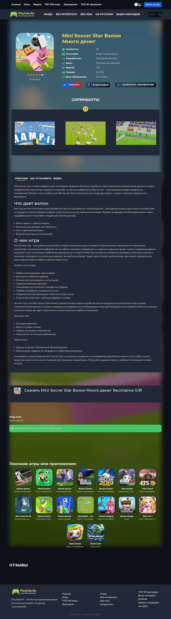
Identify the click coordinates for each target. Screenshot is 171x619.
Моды (103, 594)
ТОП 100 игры (52, 4)
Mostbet (142, 599)
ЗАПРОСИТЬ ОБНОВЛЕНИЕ (138, 84)
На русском (106, 604)
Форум (37, 4)
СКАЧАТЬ (74, 84)
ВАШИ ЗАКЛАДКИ (128, 14)
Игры (27, 4)
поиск (152, 14)
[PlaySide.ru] (22, 14)
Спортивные (111, 54)
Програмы (68, 604)
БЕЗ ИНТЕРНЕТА (66, 14)
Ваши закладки (147, 595)
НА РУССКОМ (104, 14)
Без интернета (108, 597)
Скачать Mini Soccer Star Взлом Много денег (38, 428)
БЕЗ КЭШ (86, 14)
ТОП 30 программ (91, 4)
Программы (70, 4)
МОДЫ (48, 14)
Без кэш (104, 601)
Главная (16, 4)
